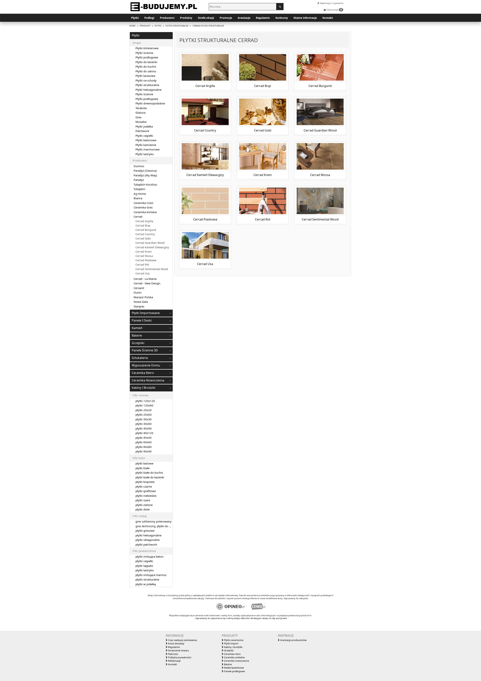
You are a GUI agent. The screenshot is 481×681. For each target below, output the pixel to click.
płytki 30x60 (143, 424)
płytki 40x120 (144, 433)
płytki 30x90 (143, 428)
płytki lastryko (144, 570)
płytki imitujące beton (149, 556)
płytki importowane (146, 313)
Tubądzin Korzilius (145, 184)
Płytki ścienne (144, 53)
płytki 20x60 (143, 414)
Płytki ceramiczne (233, 640)
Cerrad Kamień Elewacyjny (152, 247)
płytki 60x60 (143, 442)
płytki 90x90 (143, 451)
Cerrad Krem (143, 251)
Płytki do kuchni (145, 66)
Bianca (138, 198)
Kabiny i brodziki (232, 647)
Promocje (226, 18)
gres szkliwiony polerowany (153, 521)
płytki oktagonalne (147, 540)
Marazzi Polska (143, 297)
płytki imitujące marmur (151, 575)
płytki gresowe (144, 530)
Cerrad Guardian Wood (150, 243)
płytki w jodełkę (145, 584)
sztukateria (140, 358)
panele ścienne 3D (145, 350)
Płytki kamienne (145, 145)
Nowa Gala (141, 302)
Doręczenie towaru (178, 650)
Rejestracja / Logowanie (331, 3)
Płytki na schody (146, 80)
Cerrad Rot (142, 264)
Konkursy (281, 18)
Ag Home (140, 194)
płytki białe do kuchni (149, 472)
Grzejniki (228, 650)
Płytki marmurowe (147, 149)
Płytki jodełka (144, 126)
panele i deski (142, 320)
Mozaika (140, 122)
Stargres (139, 306)
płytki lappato (144, 566)
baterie (137, 335)
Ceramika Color (144, 203)
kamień (137, 328)
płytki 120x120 (145, 401)
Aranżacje (244, 18)
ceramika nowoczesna (148, 380)
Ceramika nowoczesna (236, 660)
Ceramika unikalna (234, 657)
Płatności (172, 654)
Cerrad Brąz (143, 225)
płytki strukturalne (147, 579)
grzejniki (138, 343)
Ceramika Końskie (145, 212)
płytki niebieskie (145, 496)
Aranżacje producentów (293, 640)
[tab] (151, 35)
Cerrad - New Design (147, 283)
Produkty (186, 18)
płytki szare (142, 500)
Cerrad (138, 216)
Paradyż (139, 180)
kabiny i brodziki (143, 388)
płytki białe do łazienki (149, 477)
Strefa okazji (206, 18)
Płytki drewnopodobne (150, 103)
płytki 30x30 (143, 419)
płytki (135, 35)
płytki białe (142, 468)
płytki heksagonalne (148, 535)
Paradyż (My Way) (145, 175)
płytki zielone (144, 505)
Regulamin (263, 18)
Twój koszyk (334, 9)
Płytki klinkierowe (146, 48)
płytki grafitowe (145, 491)
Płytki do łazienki (146, 62)
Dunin (137, 292)
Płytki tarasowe (145, 76)
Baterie (227, 664)
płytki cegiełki (144, 561)
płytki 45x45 (143, 437)
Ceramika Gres (143, 207)
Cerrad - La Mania (145, 279)
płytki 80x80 (143, 447)
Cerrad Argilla (144, 221)
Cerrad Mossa (144, 256)
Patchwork (142, 131)
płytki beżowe (144, 463)
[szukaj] (280, 6)
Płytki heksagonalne (148, 89)
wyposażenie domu (146, 365)
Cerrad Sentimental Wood (151, 269)
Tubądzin (139, 189)
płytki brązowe (144, 482)
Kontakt (327, 18)
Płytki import (230, 643)
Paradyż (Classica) (145, 170)
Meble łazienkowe (233, 667)
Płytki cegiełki (144, 135)
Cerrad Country (145, 234)
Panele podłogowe (234, 671)
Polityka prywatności (179, 657)
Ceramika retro (232, 654)
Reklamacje (174, 660)
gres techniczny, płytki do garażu (156, 526)
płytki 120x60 (144, 405)
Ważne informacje (305, 18)
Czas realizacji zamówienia (182, 640)
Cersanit (139, 288)
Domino (139, 166)
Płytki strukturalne (147, 85)
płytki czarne (143, 486)
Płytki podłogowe (146, 57)
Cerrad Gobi (143, 238)
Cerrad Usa (142, 273)
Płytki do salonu (145, 71)
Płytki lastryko (144, 154)
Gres (138, 117)
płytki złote (142, 509)
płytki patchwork (146, 544)
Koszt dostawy (175, 643)
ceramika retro (143, 373)
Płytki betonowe (145, 140)
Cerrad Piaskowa (145, 260)
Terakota (141, 108)
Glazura (140, 112)
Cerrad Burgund (145, 230)
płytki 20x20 (143, 410)
